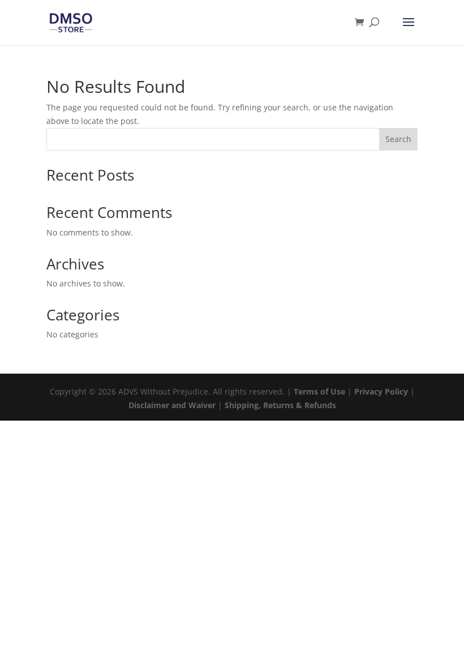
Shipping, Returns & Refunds (280, 405)
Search (398, 139)
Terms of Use (319, 391)
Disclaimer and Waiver (172, 405)
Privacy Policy (381, 391)
